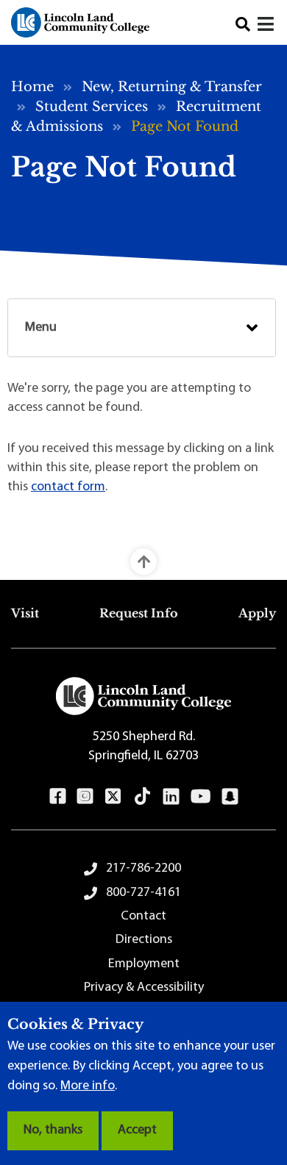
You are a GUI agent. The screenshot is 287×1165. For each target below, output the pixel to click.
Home (32, 87)
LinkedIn (171, 796)
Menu (41, 327)
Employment (144, 964)
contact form (68, 487)
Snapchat (230, 796)
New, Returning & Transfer (172, 87)
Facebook (57, 796)
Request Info (138, 613)
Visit (25, 613)
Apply (257, 613)
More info (87, 1086)
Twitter (113, 796)
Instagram (85, 796)
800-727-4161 (143, 893)
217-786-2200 (143, 868)
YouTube (200, 796)
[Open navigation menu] (267, 26)
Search (242, 24)
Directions (144, 940)
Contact (143, 916)
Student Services (91, 106)
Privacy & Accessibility (144, 987)
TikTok (143, 796)
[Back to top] (143, 561)
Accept (137, 1130)
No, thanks (53, 1130)
